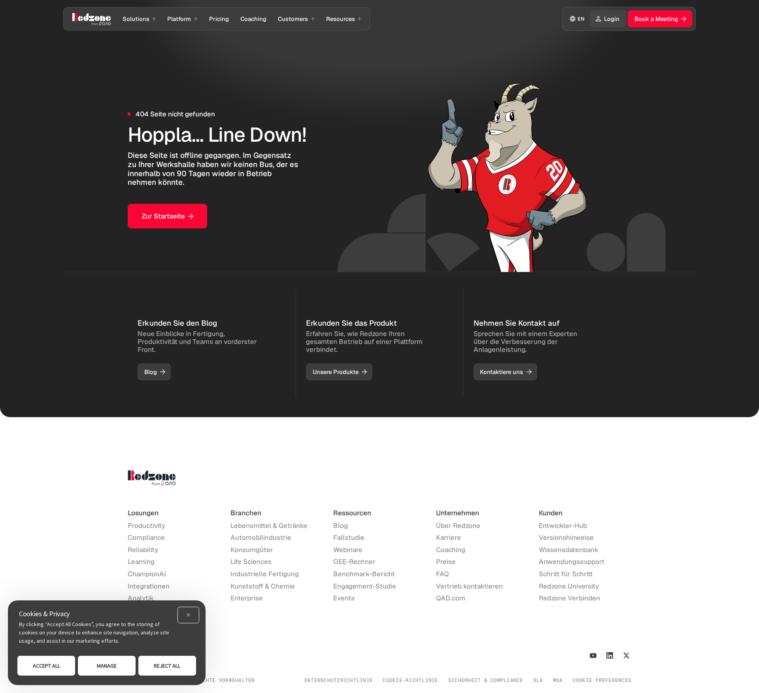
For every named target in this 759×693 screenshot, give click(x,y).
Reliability (143, 550)
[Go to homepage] (91, 18)
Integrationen (149, 586)
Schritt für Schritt (566, 574)
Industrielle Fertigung (264, 574)
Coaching (450, 550)
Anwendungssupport (571, 562)
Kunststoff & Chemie (262, 586)
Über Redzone (458, 526)
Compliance (146, 537)
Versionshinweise (566, 537)
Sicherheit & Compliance (485, 680)
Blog (340, 526)
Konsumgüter (251, 550)
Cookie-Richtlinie (410, 680)
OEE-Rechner (354, 562)
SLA (538, 680)
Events (344, 598)
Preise (446, 562)
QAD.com (450, 598)
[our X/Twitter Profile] (626, 655)
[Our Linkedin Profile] (610, 655)
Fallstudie (348, 537)
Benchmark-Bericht (364, 574)
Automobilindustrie (260, 537)
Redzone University (569, 586)
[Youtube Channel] (593, 655)
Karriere (448, 537)
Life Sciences (251, 562)
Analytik (141, 598)
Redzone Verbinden (569, 598)
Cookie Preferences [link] (602, 680)
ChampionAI (147, 574)
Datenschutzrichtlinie (338, 680)
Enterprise (246, 598)
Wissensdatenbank (569, 550)
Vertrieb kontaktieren (469, 586)
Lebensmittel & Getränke (269, 526)
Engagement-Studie (364, 586)
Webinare (348, 550)
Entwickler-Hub (563, 526)
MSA (558, 680)
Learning (141, 562)
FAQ (442, 574)
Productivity (146, 526)
